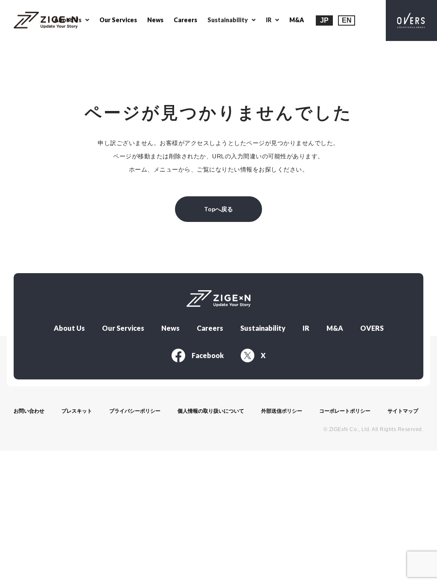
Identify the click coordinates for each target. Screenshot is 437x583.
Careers (185, 19)
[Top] (46, 20)
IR (306, 328)
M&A (296, 19)
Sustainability (263, 328)
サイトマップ (402, 411)
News (155, 19)
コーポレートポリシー (344, 411)
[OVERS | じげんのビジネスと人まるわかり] (411, 20)
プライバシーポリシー (134, 411)
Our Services (118, 19)
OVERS (372, 328)
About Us (69, 328)
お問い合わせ (29, 411)
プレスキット (76, 411)
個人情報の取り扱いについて (211, 411)
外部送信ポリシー (281, 411)
